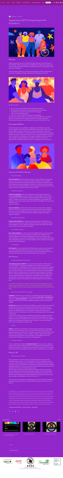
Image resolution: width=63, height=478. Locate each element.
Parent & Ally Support (26, 407)
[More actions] (53, 16)
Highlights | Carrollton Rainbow (15, 407)
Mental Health (35, 407)
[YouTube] (60, 2)
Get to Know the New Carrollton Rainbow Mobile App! (11, 434)
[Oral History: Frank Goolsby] (51, 427)
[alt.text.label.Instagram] (55, 2)
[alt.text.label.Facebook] (53, 2)
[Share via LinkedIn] (15, 411)
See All (59, 419)
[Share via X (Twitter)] (12, 411)
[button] (8, 2)
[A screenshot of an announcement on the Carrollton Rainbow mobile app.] (11, 427)
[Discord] (56, 2)
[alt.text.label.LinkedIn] (62, 2)
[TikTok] (58, 2)
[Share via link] (18, 411)
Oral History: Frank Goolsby (50, 434)
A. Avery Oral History (29, 434)
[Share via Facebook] (9, 411)
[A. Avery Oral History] (31, 427)
